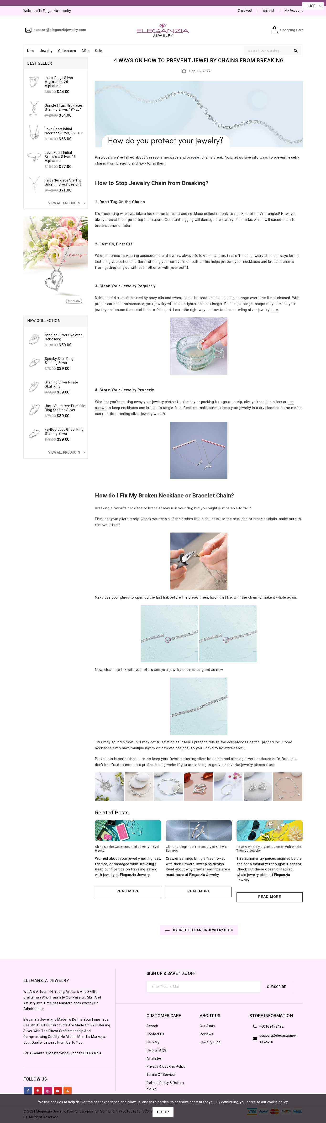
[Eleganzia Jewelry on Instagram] (47, 1090)
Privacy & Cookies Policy (166, 1066)
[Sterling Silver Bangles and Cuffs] (139, 786)
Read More (127, 891)
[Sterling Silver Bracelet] (168, 786)
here (274, 310)
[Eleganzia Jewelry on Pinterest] (38, 1090)
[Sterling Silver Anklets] (287, 786)
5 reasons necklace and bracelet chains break (184, 157)
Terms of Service (161, 1074)
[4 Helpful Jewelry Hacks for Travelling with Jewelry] (198, 450)
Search (152, 1026)
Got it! (163, 1112)
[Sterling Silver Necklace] (109, 786)
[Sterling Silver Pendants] (198, 786)
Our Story (207, 1026)
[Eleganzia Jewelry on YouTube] (57, 1090)
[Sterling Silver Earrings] (258, 786)
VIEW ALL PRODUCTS (67, 203)
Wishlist (268, 10)
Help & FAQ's (157, 1050)
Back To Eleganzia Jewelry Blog (202, 930)
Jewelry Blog (210, 1042)
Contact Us (155, 1034)
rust (105, 414)
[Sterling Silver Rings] (228, 786)
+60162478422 (271, 1026)
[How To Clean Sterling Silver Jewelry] (198, 346)
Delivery (153, 1042)
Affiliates (154, 1058)
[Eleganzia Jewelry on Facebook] (28, 1090)
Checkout (245, 10)
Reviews (206, 1034)
